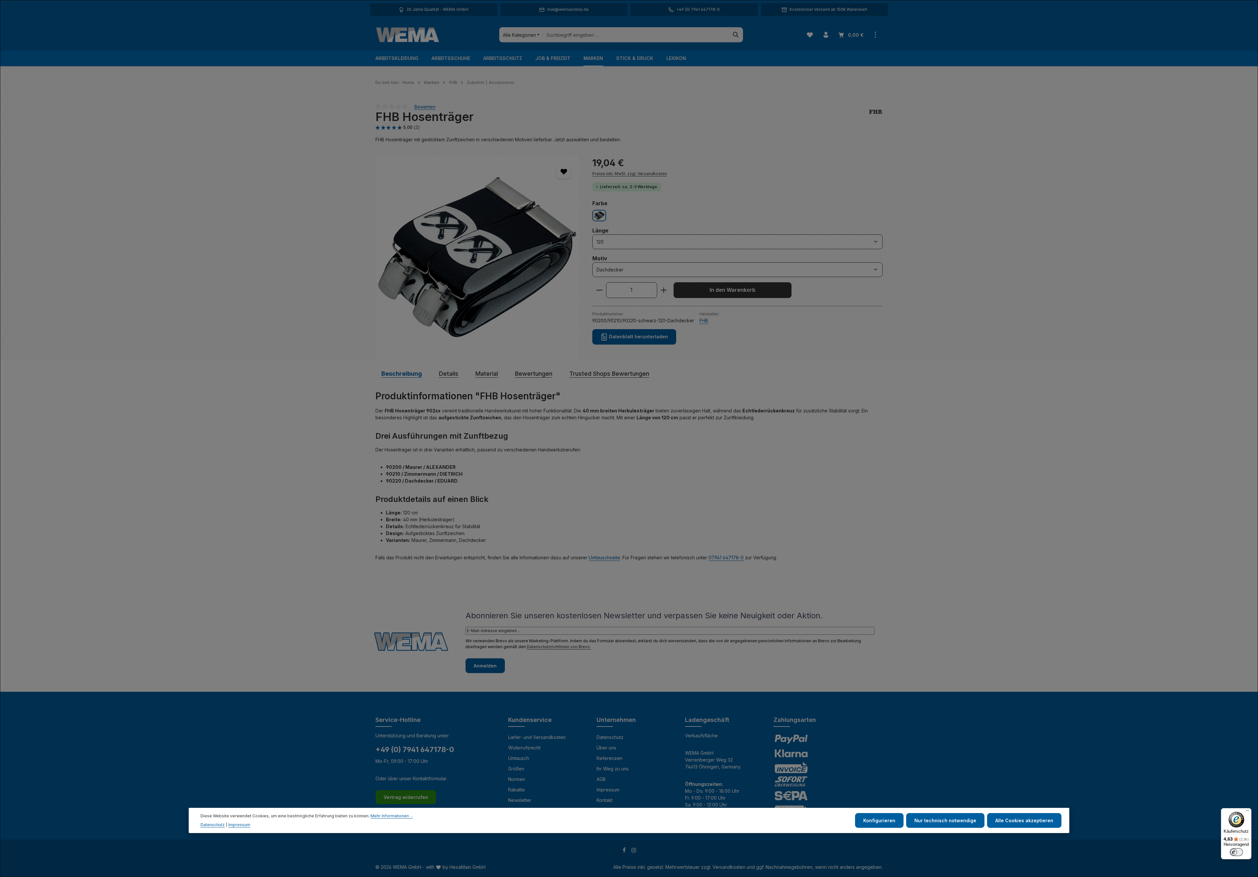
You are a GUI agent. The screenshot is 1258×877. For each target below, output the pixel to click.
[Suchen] (736, 34)
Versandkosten (729, 867)
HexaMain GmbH (467, 867)
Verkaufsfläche (701, 735)
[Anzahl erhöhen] (664, 290)
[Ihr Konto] (825, 35)
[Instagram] (634, 851)
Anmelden (485, 665)
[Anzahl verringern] (599, 290)
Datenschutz (610, 737)
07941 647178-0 (726, 557)
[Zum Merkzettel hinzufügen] (563, 171)
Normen (516, 779)
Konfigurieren (879, 820)
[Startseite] (407, 35)
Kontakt (605, 800)
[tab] (401, 373)
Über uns (606, 747)
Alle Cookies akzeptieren (1024, 820)
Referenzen (609, 758)
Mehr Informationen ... (392, 815)
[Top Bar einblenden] (875, 35)
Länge (600, 230)
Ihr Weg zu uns (613, 768)
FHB (703, 320)
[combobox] (636, 34)
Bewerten (424, 106)
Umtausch (518, 758)
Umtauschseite (604, 557)
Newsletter (519, 800)
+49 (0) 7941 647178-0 (414, 749)
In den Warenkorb (732, 290)
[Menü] (1247, 812)
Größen (516, 768)
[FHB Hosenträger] (477, 258)
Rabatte (516, 789)
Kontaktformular (430, 778)
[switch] (1236, 852)
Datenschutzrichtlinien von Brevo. (559, 646)
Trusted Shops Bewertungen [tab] (609, 373)
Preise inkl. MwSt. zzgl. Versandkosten (629, 173)
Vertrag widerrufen (406, 797)
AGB (601, 779)
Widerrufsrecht (524, 747)
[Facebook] (624, 851)
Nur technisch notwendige (945, 820)
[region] (477, 258)
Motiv (599, 258)
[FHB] (876, 117)
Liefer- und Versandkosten (537, 737)
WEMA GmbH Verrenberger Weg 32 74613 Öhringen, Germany (713, 759)
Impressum (608, 789)
